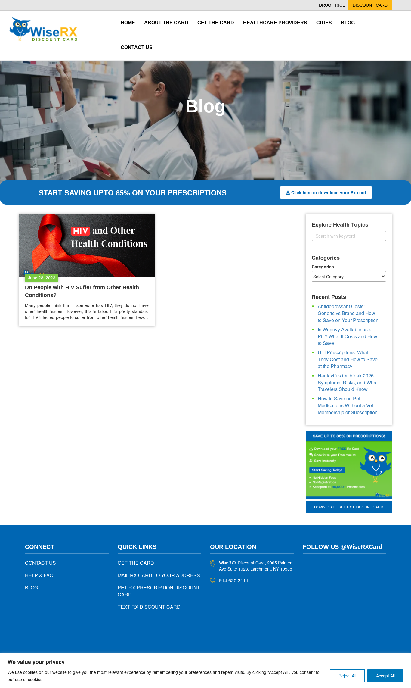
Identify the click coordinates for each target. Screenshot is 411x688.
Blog (348, 22)
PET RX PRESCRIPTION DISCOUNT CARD (159, 591)
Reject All (347, 676)
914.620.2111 (234, 580)
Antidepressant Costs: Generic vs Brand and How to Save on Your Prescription (348, 313)
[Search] (376, 236)
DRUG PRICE (332, 5)
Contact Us (137, 47)
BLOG (31, 587)
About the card (166, 22)
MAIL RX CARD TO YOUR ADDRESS (159, 575)
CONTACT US (40, 562)
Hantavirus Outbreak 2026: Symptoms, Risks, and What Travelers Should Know (348, 382)
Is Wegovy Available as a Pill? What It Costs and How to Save (347, 336)
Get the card (215, 22)
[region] (205, 670)
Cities (324, 22)
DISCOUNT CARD (370, 5)
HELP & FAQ (39, 575)
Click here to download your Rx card (328, 192)
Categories (323, 267)
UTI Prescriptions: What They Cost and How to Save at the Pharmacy (348, 359)
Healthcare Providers (275, 22)
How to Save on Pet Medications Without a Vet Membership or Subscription (348, 405)
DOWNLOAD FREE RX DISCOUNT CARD (348, 506)
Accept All (385, 676)
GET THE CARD (136, 562)
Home (128, 22)
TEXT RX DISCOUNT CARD (149, 606)
